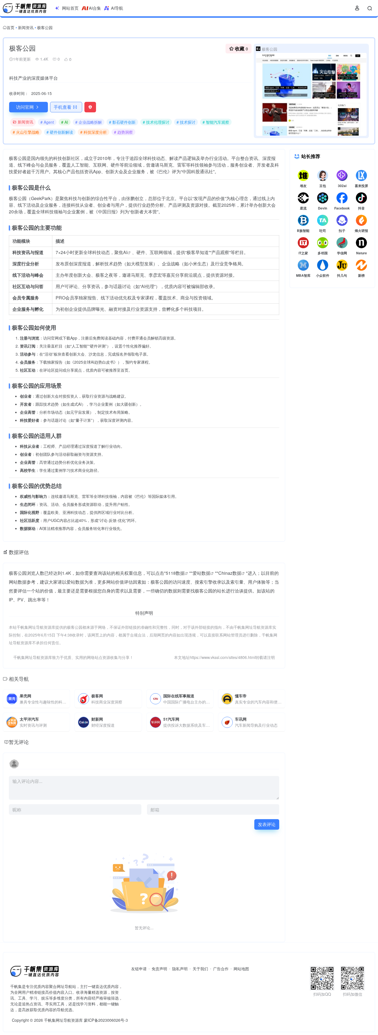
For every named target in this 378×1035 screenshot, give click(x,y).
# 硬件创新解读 (59, 132)
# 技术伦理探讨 (156, 122)
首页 (10, 27)
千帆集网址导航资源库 (63, 1020)
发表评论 (267, 824)
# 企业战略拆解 (88, 122)
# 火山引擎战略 (26, 132)
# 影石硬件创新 (122, 122)
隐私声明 (180, 968)
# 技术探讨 (186, 122)
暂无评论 (19, 741)
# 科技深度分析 (93, 132)
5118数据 (175, 573)
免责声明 (159, 968)
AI (125, 252)
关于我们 (200, 968)
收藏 (241, 48)
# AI (64, 122)
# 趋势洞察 (123, 132)
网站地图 (241, 968)
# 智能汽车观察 (216, 122)
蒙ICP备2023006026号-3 (106, 1020)
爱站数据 (201, 573)
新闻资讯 (25, 27)
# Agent (47, 122)
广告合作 (221, 968)
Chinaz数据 (229, 573)
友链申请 (139, 968)
